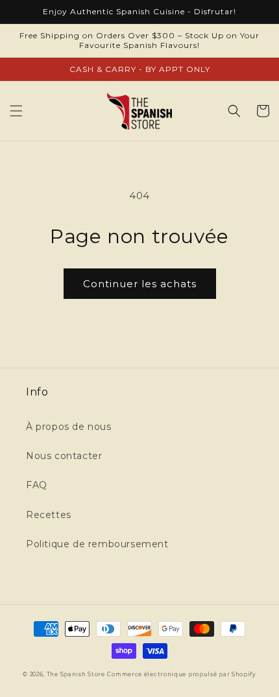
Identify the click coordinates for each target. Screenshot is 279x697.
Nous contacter (64, 456)
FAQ (36, 485)
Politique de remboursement (97, 544)
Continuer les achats (140, 284)
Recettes (48, 515)
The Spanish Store (76, 674)
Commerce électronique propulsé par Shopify (181, 674)
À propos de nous (69, 426)
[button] (16, 111)
